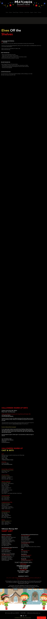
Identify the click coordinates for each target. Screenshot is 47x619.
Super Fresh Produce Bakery (23, 565)
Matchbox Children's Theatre (8, 459)
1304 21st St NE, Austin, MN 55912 (7, 439)
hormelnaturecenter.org (6, 442)
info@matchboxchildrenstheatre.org (33, 613)
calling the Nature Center (17, 423)
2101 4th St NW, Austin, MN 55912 (7, 416)
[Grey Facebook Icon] (26, 616)
